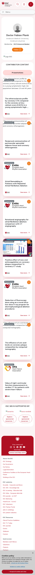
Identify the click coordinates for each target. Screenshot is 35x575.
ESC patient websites (10, 512)
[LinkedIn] (21, 447)
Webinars (6, 531)
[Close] (33, 553)
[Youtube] (24, 447)
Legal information (8, 470)
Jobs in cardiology (8, 510)
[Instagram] (11, 447)
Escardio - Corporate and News (13, 485)
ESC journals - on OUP (10, 496)
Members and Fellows (10, 542)
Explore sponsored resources (9, 419)
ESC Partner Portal (9, 507)
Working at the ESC (9, 477)
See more (23, 114)
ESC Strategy (7, 461)
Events (5, 528)
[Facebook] (17, 447)
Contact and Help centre (17, 452)
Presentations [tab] (17, 73)
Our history (6, 467)
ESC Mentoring (7, 499)
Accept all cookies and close (18, 571)
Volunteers (6, 544)
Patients (5, 547)
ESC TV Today (7, 523)
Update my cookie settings (17, 566)
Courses (5, 534)
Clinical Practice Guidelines (11, 520)
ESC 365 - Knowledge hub (11, 488)
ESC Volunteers (8, 504)
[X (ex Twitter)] (14, 447)
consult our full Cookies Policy (19, 563)
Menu (8, 12)
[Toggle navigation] (30, 4)
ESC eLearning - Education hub (12, 490)
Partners (5, 550)
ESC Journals (7, 526)
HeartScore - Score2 (9, 501)
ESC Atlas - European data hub (12, 493)
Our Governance (8, 464)
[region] (17, 562)
